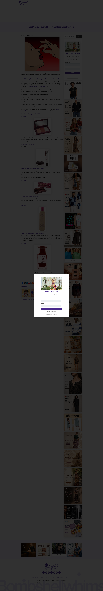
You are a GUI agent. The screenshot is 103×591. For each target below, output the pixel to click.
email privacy (54, 311)
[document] (51, 295)
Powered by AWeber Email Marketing (51, 314)
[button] (67, 275)
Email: (42, 303)
